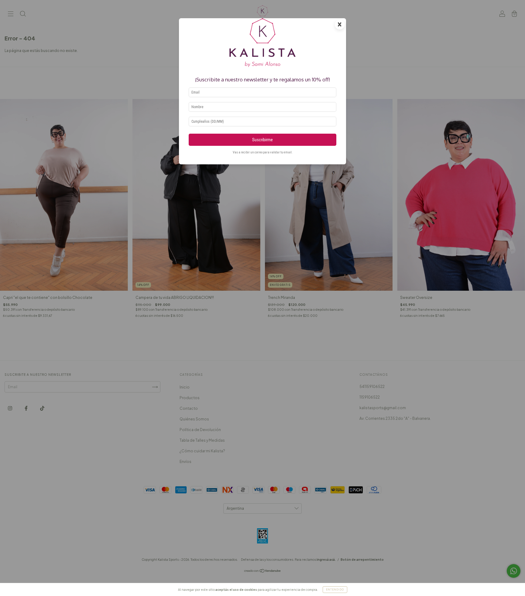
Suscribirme (262, 139)
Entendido (335, 589)
